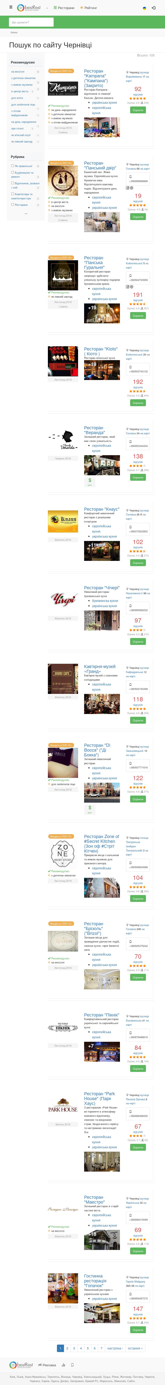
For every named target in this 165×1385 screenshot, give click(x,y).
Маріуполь (106, 1381)
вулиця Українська (137, 1201)
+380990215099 (138, 1219)
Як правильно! (23, 166)
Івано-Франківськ (35, 1377)
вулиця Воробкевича (137, 74)
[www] (131, 187)
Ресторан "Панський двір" (100, 165)
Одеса (55, 1381)
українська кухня (104, 102)
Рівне (115, 1377)
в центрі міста (19, 91)
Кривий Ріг (91, 1381)
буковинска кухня (105, 600)
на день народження (23, 122)
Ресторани (21, 205)
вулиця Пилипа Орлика (137, 1097)
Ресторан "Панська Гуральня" (94, 262)
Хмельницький (92, 1377)
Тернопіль (53, 1377)
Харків (45, 1381)
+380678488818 (138, 1037)
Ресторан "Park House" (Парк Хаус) (99, 1098)
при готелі (17, 128)
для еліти (17, 98)
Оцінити (138, 110)
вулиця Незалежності (137, 591)
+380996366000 (138, 1116)
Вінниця (65, 1377)
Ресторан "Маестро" (94, 1199)
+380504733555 (138, 280)
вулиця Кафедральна (137, 670)
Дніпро (64, 1381)
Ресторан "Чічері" (102, 587)
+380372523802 (138, 531)
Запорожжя (77, 1381)
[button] (47, 7)
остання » (135, 1348)
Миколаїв (120, 1381)
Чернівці (77, 1377)
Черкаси (35, 1381)
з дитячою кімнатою (23, 78)
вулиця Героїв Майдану (137, 1279)
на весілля (17, 71)
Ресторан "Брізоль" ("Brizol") (93, 928)
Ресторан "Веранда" (94, 429)
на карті (145, 168)
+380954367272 (138, 1298)
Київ (12, 1377)
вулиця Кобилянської (137, 261)
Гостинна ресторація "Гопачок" (95, 1280)
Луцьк (106, 1377)
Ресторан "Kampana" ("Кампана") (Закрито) (96, 78)
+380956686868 (138, 181)
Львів (20, 1377)
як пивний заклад (21, 141)
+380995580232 (138, 610)
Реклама (49, 1364)
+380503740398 (138, 689)
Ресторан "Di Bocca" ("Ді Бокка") (97, 750)
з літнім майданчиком (19, 113)
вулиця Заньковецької (137, 749)
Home (14, 32)
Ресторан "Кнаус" (102, 509)
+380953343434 (138, 446)
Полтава (138, 1377)
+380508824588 (138, 867)
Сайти (131, 1381)
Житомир (125, 1377)
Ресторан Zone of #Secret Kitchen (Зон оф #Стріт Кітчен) (101, 843)
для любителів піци (23, 104)
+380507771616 (138, 767)
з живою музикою (22, 84)
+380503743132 (138, 371)
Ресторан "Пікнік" (101, 1014)
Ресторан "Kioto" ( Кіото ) (101, 350)
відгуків (138, 90)
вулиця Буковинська (137, 1018)
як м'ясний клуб (20, 135)
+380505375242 (138, 946)
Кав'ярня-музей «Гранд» (100, 668)
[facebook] (128, 187)
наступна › (115, 1348)
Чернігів (149, 1377)
